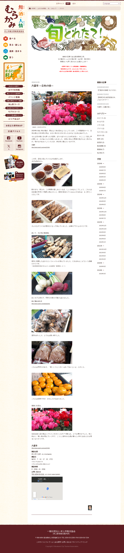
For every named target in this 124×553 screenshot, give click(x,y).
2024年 (99, 194)
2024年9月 (102, 201)
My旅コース (14, 103)
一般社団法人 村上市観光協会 (61, 532)
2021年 (99, 246)
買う (14, 57)
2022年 (99, 222)
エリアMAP (14, 117)
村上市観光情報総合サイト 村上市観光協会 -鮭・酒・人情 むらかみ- (14, 18)
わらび (100, 121)
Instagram (19, 147)
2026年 (99, 163)
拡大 (74, 3)
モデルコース (14, 110)
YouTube (19, 139)
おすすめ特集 (14, 88)
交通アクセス (14, 131)
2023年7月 (102, 218)
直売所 (100, 142)
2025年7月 (102, 190)
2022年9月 (102, 232)
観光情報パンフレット (14, 161)
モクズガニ (102, 132)
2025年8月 (102, 187)
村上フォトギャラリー (14, 176)
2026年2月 (102, 180)
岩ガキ (100, 135)
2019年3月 (102, 273)
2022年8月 (102, 235)
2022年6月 (102, 239)
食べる (14, 38)
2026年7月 (102, 170)
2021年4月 (102, 259)
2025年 (99, 184)
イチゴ (100, 125)
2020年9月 (102, 266)
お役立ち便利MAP (14, 125)
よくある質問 (56, 542)
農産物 (100, 149)
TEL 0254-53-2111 (38, 474)
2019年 (99, 270)
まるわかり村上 (14, 72)
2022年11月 (102, 225)
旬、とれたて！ (52, 8)
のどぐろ (101, 118)
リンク (85, 542)
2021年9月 (102, 252)
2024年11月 (102, 198)
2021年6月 (102, 256)
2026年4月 (102, 177)
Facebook (8, 139)
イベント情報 (14, 95)
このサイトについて (43, 542)
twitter (8, 147)
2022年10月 (102, 229)
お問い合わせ (66, 542)
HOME (33, 8)
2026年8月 (102, 167)
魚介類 (100, 153)
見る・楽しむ (14, 45)
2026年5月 (102, 173)
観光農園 (101, 146)
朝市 (100, 139)
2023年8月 (102, 215)
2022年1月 (102, 242)
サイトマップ (77, 542)
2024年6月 (102, 204)
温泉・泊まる (14, 51)
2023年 (99, 208)
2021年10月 (102, 249)
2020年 (99, 263)
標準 (68, 3)
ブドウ (100, 128)
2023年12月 (102, 212)
